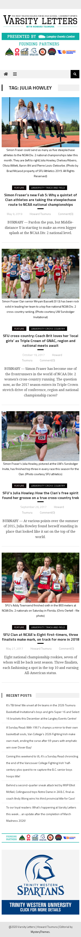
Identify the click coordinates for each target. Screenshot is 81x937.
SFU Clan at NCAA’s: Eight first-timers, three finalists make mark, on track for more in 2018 (40, 637)
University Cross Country (48, 329)
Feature (19, 188)
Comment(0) (65, 214)
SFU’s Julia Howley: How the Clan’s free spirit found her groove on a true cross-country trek (40, 495)
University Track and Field (48, 188)
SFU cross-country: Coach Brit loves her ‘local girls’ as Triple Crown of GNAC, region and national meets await (40, 340)
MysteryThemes (40, 932)
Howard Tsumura (40, 214)
